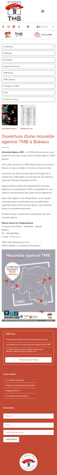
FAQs (5, 92)
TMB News (8, 73)
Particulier (7, 53)
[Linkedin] (13, 26)
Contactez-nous (10, 99)
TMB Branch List (26, 129)
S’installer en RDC (11, 86)
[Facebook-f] (3, 26)
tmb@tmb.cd (15, 237)
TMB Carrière (9, 79)
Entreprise (7, 60)
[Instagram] (8, 26)
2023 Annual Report (9, 129)
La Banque (8, 46)
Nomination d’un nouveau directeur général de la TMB (28, 344)
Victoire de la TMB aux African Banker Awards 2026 (27, 339)
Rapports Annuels (11, 66)
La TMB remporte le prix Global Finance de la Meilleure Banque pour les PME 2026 (24, 350)
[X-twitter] (19, 26)
